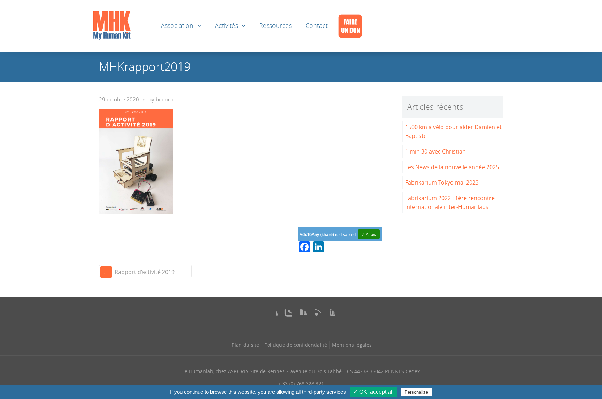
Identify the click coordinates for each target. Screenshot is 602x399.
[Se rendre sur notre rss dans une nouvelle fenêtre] (315, 314)
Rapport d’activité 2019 (145, 272)
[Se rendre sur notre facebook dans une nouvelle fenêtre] (272, 314)
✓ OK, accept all (373, 392)
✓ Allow (368, 234)
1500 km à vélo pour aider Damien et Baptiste (453, 131)
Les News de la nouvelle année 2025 (452, 167)
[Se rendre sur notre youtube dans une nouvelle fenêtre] (329, 314)
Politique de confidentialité (295, 345)
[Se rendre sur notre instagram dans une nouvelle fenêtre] (286, 314)
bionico (164, 99)
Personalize (416, 392)
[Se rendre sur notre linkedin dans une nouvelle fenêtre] (301, 314)
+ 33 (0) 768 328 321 (301, 383)
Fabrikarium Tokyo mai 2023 (442, 182)
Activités (226, 26)
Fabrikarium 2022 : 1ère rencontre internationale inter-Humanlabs (450, 202)
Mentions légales (352, 345)
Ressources (275, 26)
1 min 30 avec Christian (435, 151)
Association (177, 26)
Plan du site (245, 345)
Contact (317, 26)
